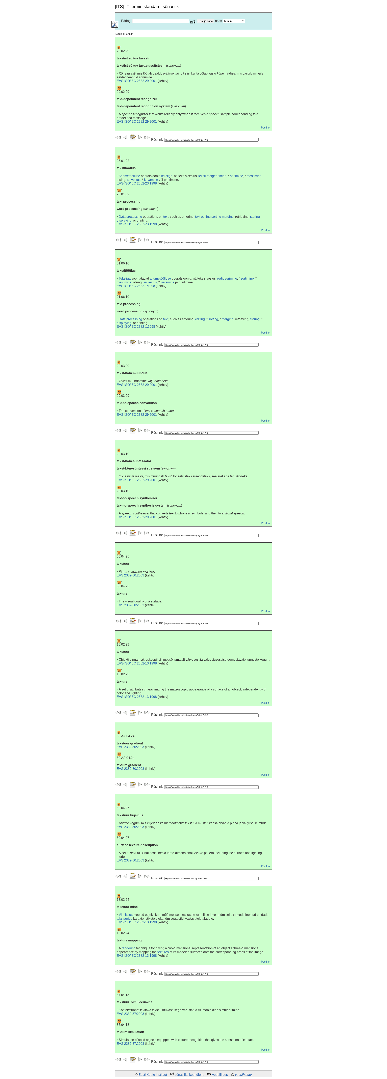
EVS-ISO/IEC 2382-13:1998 (137, 663)
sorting (216, 216)
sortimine (236, 176)
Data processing (130, 216)
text (165, 216)
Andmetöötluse (129, 176)
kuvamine (151, 179)
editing (200, 319)
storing (255, 216)
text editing (203, 216)
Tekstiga (125, 278)
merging (228, 216)
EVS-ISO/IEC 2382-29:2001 (137, 81)
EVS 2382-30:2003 (130, 575)
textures (163, 952)
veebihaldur (243, 1074)
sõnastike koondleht (189, 1074)
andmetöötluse (160, 278)
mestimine (254, 176)
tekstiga (166, 176)
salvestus (133, 179)
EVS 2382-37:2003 (130, 1014)
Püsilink (265, 127)
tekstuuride (124, 918)
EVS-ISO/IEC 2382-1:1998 (136, 286)
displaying (124, 220)
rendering (128, 948)
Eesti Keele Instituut (152, 1074)
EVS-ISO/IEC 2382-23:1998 (137, 183)
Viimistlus (126, 914)
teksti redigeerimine (212, 176)
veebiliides (220, 1074)
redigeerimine (227, 278)
